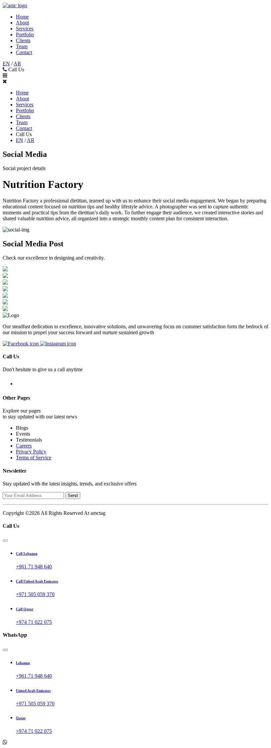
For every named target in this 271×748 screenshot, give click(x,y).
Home (22, 16)
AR (17, 63)
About (22, 22)
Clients (23, 40)
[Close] (5, 541)
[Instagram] (58, 343)
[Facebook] (21, 343)
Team (21, 46)
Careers (24, 445)
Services (24, 28)
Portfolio (25, 34)
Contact (24, 52)
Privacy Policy (31, 451)
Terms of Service (33, 457)
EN (6, 63)
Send (73, 495)
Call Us (15, 69)
